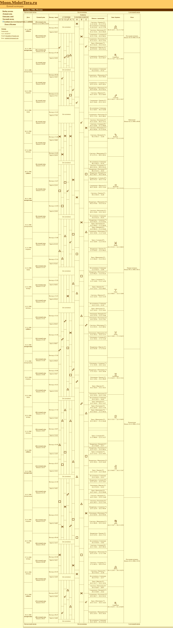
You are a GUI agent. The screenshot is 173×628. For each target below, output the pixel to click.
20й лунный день (40, 446)
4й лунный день (41, 121)
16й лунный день (40, 373)
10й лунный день (40, 266)
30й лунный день (40, 49)
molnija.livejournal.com (11, 38)
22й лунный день (40, 491)
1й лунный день (41, 62)
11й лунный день (40, 284)
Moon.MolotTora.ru (18, 2)
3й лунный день (41, 100)
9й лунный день (41, 243)
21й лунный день (40, 466)
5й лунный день (41, 142)
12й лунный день (40, 300)
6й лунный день (41, 164)
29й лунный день (40, 35)
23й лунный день (40, 519)
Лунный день (7, 14)
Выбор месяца (8, 11)
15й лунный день (40, 359)
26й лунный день (40, 578)
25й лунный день (40, 560)
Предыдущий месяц (30, 12)
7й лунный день (41, 189)
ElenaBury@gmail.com (12, 36)
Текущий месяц (8, 19)
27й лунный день (40, 601)
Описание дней (8, 16)
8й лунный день (41, 216)
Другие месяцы (82, 12)
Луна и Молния (10, 24)
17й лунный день (40, 390)
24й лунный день (40, 543)
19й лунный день (40, 429)
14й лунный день (40, 338)
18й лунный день (40, 412)
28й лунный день (40, 22)
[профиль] (3, 24)
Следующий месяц (134, 12)
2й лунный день (41, 82)
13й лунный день (40, 317)
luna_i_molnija (27, 22)
